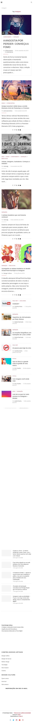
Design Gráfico (5, 655)
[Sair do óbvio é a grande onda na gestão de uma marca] (6, 361)
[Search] (31, 2)
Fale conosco (5, 684)
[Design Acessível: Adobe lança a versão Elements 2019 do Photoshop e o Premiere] (16, 90)
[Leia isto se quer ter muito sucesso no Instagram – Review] (6, 394)
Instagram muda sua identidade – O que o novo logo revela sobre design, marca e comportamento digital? (21, 599)
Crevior (19, 714)
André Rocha (18, 401)
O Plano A (20, 716)
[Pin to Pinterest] (18, 130)
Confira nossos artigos (12, 652)
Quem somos (5, 678)
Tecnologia (4, 664)
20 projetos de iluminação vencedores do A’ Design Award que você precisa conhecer (21, 587)
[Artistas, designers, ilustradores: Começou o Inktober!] (16, 144)
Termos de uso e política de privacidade (22, 712)
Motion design (5, 661)
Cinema (4, 670)
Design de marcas (6, 658)
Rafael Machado (19, 322)
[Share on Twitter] (16, 130)
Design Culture (8, 273)
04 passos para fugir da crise (21, 348)
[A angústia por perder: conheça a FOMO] (16, 25)
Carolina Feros (18, 306)
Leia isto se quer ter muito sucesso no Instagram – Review (20, 396)
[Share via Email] (20, 130)
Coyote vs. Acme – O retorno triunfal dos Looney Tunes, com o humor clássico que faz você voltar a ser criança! (22, 553)
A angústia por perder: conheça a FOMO (16, 43)
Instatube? (15, 304)
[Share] (3, 33)
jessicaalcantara (8, 111)
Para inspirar (5, 667)
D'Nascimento (9, 50)
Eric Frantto (18, 368)
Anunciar (4, 681)
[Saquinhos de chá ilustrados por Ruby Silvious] (6, 317)
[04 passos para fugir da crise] (6, 348)
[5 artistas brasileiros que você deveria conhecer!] (16, 199)
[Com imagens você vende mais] (6, 378)
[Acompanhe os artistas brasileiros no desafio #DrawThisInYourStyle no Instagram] (16, 253)
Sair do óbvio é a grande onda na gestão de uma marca (20, 363)
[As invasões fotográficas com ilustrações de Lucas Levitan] (6, 332)
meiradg (6, 166)
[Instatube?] (6, 303)
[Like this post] (12, 130)
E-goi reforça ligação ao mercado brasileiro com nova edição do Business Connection (21, 564)
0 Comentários (9, 52)
